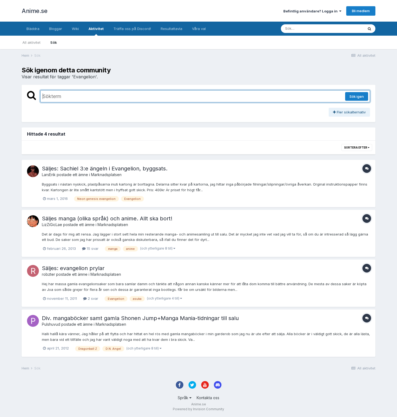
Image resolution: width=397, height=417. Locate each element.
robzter (48, 274)
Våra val (199, 28)
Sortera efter (356, 147)
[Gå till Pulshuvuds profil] (33, 321)
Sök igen (356, 96)
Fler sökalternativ (351, 112)
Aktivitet (96, 28)
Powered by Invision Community (198, 409)
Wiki (75, 28)
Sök (53, 42)
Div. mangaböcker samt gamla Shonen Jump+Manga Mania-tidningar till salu (140, 318)
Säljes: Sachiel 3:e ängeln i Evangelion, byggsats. (104, 168)
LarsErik (49, 174)
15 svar (92, 248)
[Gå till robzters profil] (33, 271)
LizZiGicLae (52, 224)
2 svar (92, 298)
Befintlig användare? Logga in (311, 11)
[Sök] (369, 28)
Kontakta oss (208, 397)
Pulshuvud (51, 324)
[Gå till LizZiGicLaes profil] (33, 221)
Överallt (350, 28)
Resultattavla (171, 28)
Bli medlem (361, 11)
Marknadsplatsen (106, 174)
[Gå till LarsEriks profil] (33, 171)
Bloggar (55, 28)
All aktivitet (31, 42)
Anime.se (34, 10)
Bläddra (32, 28)
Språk (183, 397)
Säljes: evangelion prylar (73, 268)
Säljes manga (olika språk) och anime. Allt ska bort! (107, 218)
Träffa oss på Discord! (132, 28)
